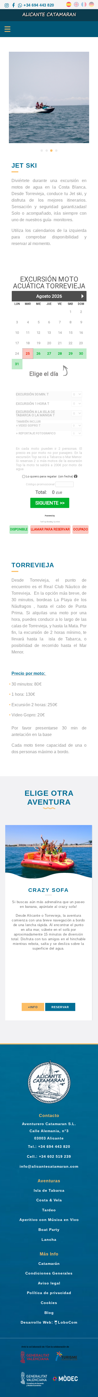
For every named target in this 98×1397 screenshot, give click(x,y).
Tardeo (49, 1210)
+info (63, 1006)
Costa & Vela (49, 1200)
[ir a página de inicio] (49, 14)
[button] (42, 150)
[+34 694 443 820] (20, 5)
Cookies (49, 1303)
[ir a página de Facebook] (13, 5)
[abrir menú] (5, 29)
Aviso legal (49, 1283)
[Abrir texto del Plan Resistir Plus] (49, 1379)
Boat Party (49, 1230)
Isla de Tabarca (49, 1190)
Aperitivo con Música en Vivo (49, 1220)
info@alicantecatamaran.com (49, 1166)
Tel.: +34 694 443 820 (49, 1146)
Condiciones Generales (49, 1273)
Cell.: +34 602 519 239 (49, 1156)
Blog (49, 1313)
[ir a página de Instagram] (6, 5)
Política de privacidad (49, 1293)
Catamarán (49, 1263)
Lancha (49, 1239)
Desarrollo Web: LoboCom (49, 1322)
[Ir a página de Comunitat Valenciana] (49, 1355)
